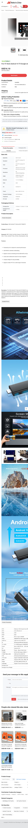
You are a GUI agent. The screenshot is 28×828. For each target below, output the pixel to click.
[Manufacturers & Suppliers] (14, 2)
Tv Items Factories (7, 807)
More (2, 817)
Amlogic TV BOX (18, 787)
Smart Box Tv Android (19, 811)
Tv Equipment (17, 807)
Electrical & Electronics (9, 10)
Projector (17, 782)
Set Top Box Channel (21, 801)
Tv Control (25, 807)
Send (14, 699)
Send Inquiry (14, 75)
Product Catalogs (22, 779)
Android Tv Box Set (7, 811)
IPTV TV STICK (4, 784)
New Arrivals (4, 782)
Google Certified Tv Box (6, 787)
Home (2, 10)
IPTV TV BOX (17, 784)
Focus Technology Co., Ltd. (18, 822)
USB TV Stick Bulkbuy (7, 814)
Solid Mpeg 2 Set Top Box (8, 801)
